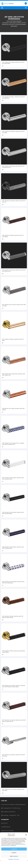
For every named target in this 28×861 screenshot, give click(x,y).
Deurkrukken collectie (15, 23)
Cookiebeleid (10, 859)
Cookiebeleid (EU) (5, 827)
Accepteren (14, 849)
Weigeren (14, 852)
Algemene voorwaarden (7, 830)
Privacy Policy (16, 859)
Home (8, 21)
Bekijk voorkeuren (14, 856)
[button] (26, 834)
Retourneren (4, 823)
